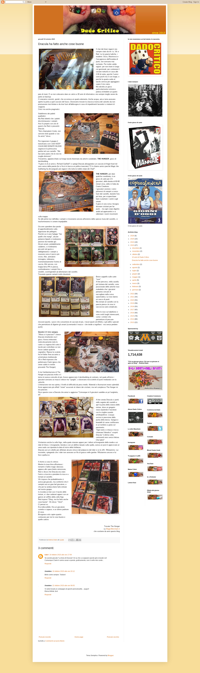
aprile (134, 280)
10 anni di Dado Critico (140, 257)
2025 (132, 239)
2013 (132, 322)
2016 (132, 313)
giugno (135, 274)
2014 (132, 319)
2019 (132, 303)
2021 (132, 297)
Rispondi (48, 564)
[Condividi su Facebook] (77, 540)
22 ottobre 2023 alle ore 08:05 (63, 585)
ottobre (135, 254)
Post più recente (45, 637)
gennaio (135, 290)
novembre (136, 251)
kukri (47, 555)
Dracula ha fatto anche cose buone (145, 260)
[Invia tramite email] (69, 540)
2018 (132, 306)
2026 (132, 236)
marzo (134, 283)
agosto (135, 267)
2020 (132, 300)
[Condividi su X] (74, 540)
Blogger (110, 655)
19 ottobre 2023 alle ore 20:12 (63, 571)
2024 (132, 242)
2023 (132, 245)
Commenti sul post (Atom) (54, 641)
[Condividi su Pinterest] (80, 540)
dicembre (136, 248)
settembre (136, 264)
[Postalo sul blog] (72, 540)
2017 (132, 310)
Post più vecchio (113, 637)
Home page (79, 637)
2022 (132, 294)
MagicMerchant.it (113, 529)
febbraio (135, 286)
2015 (132, 316)
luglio (134, 271)
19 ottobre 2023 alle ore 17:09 (60, 555)
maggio (135, 277)
